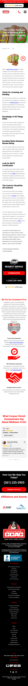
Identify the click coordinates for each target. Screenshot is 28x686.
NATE (14, 173)
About (14, 626)
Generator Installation (14, 597)
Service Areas (14, 632)
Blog (13, 48)
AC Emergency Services (14, 566)
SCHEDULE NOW (14, 273)
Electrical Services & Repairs (14, 587)
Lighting (14, 591)
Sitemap (14, 679)
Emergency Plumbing (14, 605)
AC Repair (14, 568)
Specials (14, 634)
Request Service (14, 489)
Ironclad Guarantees (16, 370)
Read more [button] (6, 455)
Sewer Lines (14, 618)
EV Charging (14, 593)
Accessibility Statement (14, 644)
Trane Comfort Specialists (16, 342)
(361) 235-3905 (15, 280)
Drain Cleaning (14, 607)
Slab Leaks (14, 616)
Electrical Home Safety (14, 589)
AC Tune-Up (14, 572)
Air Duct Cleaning (14, 579)
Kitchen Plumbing (14, 611)
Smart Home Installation (14, 595)
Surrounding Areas (14, 552)
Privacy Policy (14, 638)
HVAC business (14, 102)
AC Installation (14, 570)
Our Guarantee (14, 630)
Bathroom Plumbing (14, 609)
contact (14, 196)
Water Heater (14, 613)
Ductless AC (14, 577)
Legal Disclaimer (14, 642)
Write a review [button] (8, 435)
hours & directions (14, 659)
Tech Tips (14, 636)
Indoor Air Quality (14, 575)
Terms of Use (14, 640)
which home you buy (12, 69)
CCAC (19, 221)
